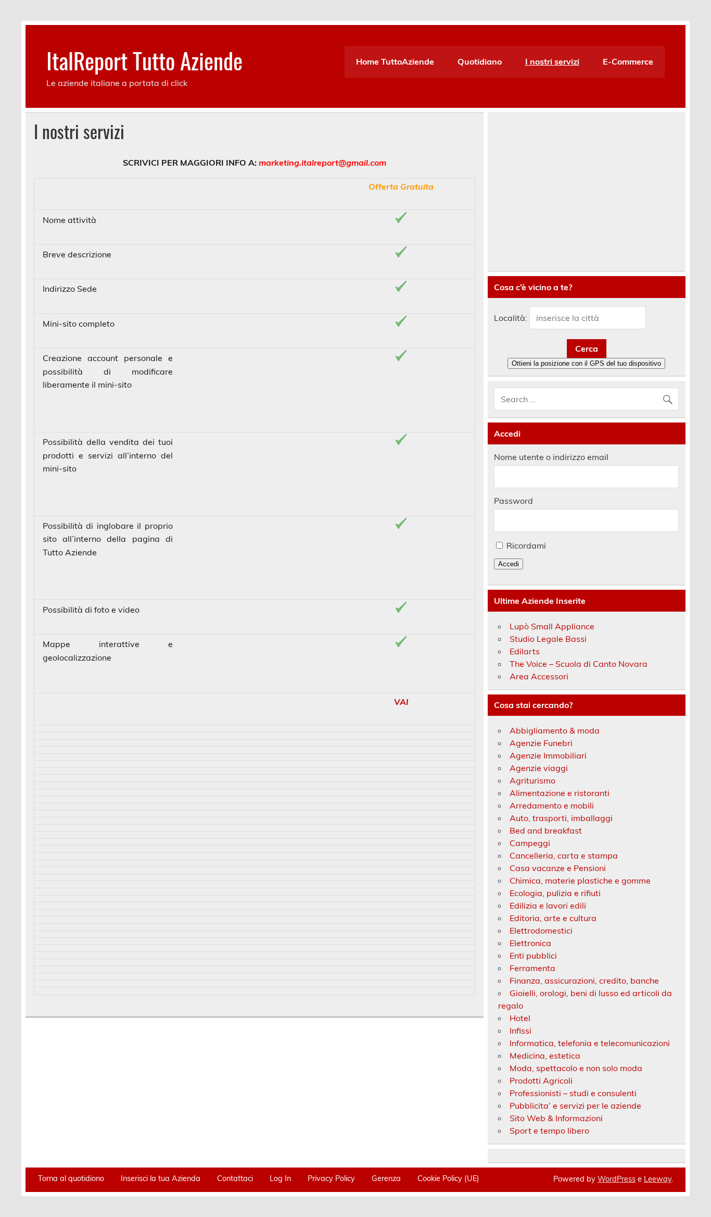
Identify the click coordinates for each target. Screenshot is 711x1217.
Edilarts (525, 651)
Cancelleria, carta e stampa (564, 855)
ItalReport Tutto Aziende (144, 60)
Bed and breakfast (546, 830)
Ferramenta (532, 968)
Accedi (508, 564)
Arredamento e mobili (552, 805)
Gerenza (386, 1178)
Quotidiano (480, 61)
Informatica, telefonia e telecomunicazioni (590, 1043)
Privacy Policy (331, 1178)
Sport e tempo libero (549, 1130)
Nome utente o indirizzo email (551, 457)
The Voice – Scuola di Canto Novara (578, 664)
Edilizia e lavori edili (548, 905)
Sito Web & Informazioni (556, 1118)
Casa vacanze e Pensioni (558, 868)
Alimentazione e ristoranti (560, 793)
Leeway (657, 1179)
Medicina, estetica (545, 1055)
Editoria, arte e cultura (553, 918)
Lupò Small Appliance (552, 626)
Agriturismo (532, 780)
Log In (280, 1178)
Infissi (520, 1030)
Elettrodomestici (541, 930)
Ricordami (526, 545)
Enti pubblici (533, 955)
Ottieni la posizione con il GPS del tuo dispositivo (586, 363)
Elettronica (530, 943)
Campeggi (530, 843)
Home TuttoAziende (395, 61)
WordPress (617, 1179)
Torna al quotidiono (71, 1178)
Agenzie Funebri (541, 743)
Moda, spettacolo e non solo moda (576, 1068)
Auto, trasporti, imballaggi (561, 818)
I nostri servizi (552, 61)
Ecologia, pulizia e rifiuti (555, 893)
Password (513, 500)
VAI (401, 702)
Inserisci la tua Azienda (160, 1178)
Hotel (520, 1018)
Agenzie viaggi (539, 768)
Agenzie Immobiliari (548, 755)
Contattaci (235, 1178)
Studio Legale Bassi (548, 639)
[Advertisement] (586, 191)
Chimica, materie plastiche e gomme (580, 880)
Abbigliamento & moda (555, 730)
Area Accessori (539, 676)
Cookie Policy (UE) (448, 1178)
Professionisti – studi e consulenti (573, 1093)
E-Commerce (628, 61)
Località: (510, 318)
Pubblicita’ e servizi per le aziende (575, 1105)
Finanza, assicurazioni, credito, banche (584, 980)
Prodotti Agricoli (541, 1080)
